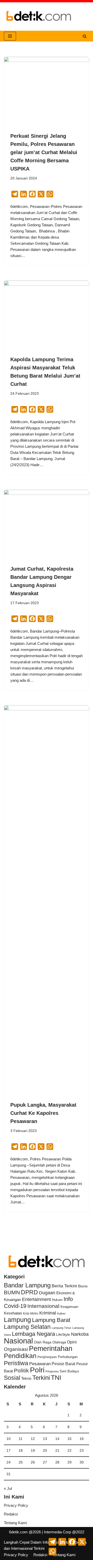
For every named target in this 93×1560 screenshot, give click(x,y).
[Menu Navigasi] (10, 36)
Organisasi (16, 1349)
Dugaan (47, 1292)
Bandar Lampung (27, 1285)
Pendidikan (20, 1355)
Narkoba (80, 1334)
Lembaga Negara (33, 1334)
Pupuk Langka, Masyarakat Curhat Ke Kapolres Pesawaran (43, 1113)
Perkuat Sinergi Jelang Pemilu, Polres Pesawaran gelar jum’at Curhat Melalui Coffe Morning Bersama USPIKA (43, 152)
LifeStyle (63, 1334)
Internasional (43, 1306)
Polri (37, 1370)
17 (8, 1450)
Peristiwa (16, 1363)
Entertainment (36, 1299)
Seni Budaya (69, 1371)
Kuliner (61, 1313)
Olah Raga (42, 1342)
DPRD (29, 1292)
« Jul (8, 1488)
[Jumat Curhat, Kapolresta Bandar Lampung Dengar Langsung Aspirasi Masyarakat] (46, 521)
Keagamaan (69, 1307)
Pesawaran (40, 1363)
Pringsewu (52, 1371)
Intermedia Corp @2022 (64, 1532)
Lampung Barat (51, 1320)
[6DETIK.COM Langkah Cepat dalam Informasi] (39, 16)
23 (82, 1450)
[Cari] (85, 36)
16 (82, 1439)
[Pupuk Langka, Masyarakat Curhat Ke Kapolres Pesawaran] (46, 897)
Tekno (26, 1378)
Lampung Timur (61, 1327)
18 (21, 1450)
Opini (72, 1342)
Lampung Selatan (27, 1326)
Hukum (57, 1300)
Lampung (17, 1319)
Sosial (12, 1377)
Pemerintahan (50, 1348)
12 (33, 1439)
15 (69, 1439)
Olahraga (59, 1342)
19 (33, 1450)
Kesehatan (13, 1313)
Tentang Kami (15, 1523)
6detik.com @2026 (25, 1532)
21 (57, 1450)
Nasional (18, 1341)
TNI (56, 1377)
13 (45, 1439)
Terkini (41, 1377)
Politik (21, 1370)
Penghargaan (47, 1357)
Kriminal (47, 1313)
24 (8, 1462)
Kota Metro (30, 1313)
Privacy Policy (16, 1505)
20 (45, 1450)
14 (57, 1439)
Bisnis (83, 1286)
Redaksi (11, 1514)
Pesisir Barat (63, 1364)
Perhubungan (68, 1357)
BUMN (12, 1292)
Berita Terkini (64, 1286)
